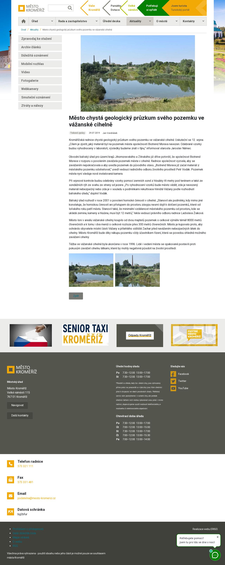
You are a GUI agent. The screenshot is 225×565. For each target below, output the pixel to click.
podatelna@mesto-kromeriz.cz (37, 498)
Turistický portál (180, 7)
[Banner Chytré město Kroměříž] (194, 335)
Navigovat (17, 405)
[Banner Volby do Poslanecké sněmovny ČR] (30, 335)
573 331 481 (25, 482)
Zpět (76, 296)
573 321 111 (25, 466)
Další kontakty (19, 415)
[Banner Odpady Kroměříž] (139, 335)
